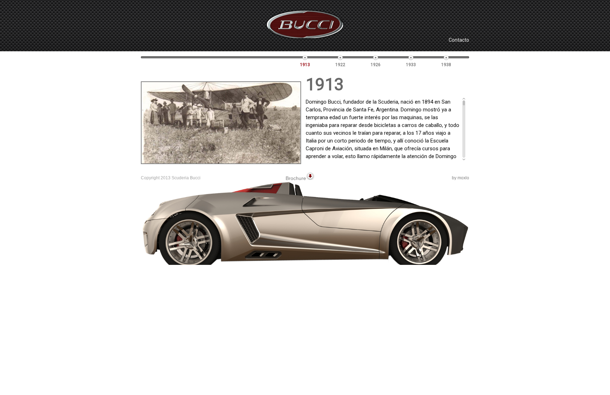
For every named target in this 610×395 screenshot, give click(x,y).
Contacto (459, 40)
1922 (340, 64)
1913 (305, 64)
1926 (376, 64)
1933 (411, 64)
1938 (446, 64)
